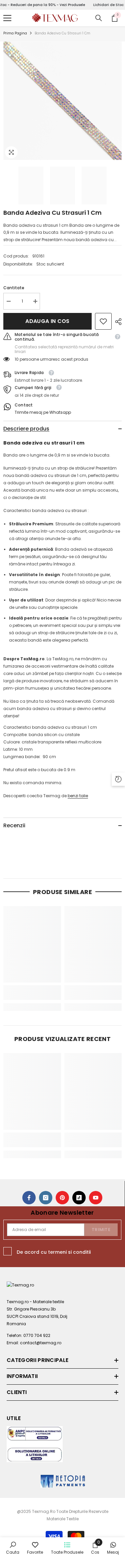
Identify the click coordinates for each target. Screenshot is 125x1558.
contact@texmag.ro (40, 1343)
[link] (103, 321)
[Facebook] (29, 1197)
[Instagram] (45, 1197)
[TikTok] (79, 1197)
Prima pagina (15, 33)
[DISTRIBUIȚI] (117, 322)
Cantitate (13, 288)
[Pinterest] (62, 1197)
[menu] (7, 18)
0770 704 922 (36, 1335)
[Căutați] (99, 18)
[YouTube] (95, 1197)
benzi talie (78, 796)
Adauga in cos (47, 321)
